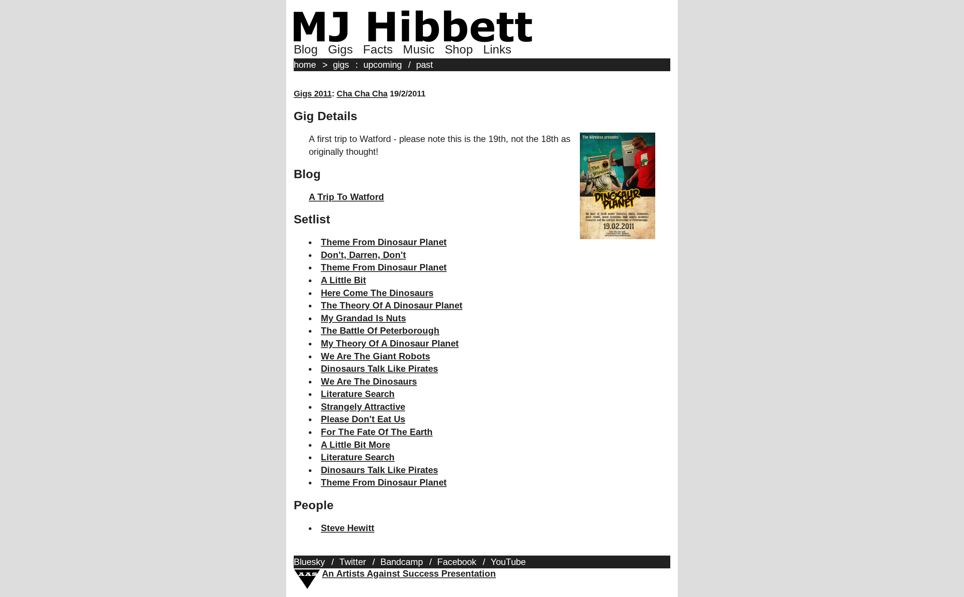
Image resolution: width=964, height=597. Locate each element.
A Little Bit (343, 280)
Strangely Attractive (363, 407)
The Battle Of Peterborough (380, 330)
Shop (459, 49)
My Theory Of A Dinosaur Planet (390, 343)
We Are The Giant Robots (375, 356)
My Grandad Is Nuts (363, 318)
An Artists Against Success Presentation (409, 573)
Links (497, 49)
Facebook (456, 562)
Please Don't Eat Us (363, 419)
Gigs (340, 49)
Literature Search (358, 394)
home (305, 65)
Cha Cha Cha (362, 93)
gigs (341, 65)
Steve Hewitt (347, 528)
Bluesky (309, 562)
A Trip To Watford (346, 197)
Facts (378, 49)
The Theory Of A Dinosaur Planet (391, 305)
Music (419, 49)
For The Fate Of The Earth (377, 432)
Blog (306, 49)
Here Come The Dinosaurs (377, 293)
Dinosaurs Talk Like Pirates (379, 368)
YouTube (508, 562)
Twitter (352, 562)
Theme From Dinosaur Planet (384, 242)
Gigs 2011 (313, 93)
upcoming (382, 65)
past (424, 65)
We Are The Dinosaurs (369, 381)
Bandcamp (401, 562)
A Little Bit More (355, 445)
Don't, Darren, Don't (363, 255)
